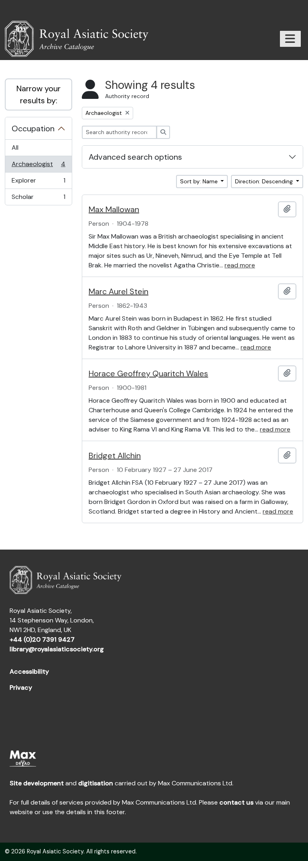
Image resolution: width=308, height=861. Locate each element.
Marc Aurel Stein (118, 291)
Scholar (38, 199)
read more (240, 265)
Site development (37, 783)
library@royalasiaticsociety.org (57, 649)
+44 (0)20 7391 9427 (42, 639)
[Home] (80, 39)
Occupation (33, 128)
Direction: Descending (264, 181)
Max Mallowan (114, 209)
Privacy (21, 687)
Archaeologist (38, 166)
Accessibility (29, 671)
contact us (236, 802)
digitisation (95, 783)
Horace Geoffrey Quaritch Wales (148, 373)
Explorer (38, 182)
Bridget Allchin (115, 455)
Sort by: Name (199, 181)
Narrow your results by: (38, 94)
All (15, 147)
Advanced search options (135, 157)
